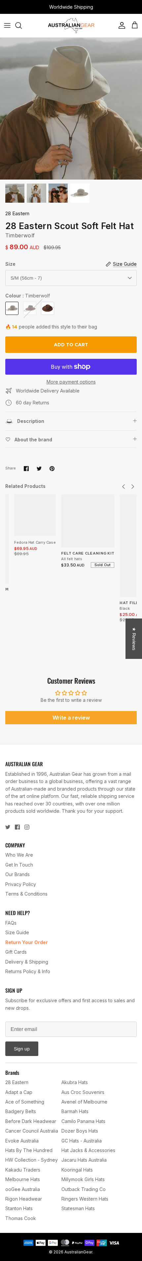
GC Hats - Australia (81, 1140)
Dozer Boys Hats (79, 1131)
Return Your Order (26, 942)
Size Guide (17, 932)
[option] (71, 109)
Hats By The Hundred (29, 1150)
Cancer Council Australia (31, 1131)
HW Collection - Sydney (31, 1160)
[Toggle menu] (7, 25)
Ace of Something (24, 1102)
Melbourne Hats (22, 1179)
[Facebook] (17, 827)
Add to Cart (71, 344)
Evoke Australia (22, 1140)
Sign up (22, 1048)
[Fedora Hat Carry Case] (35, 515)
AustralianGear (78, 1251)
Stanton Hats (19, 1208)
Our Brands (17, 874)
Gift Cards (16, 952)
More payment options (71, 382)
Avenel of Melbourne (84, 1102)
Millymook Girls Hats (83, 1179)
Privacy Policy (20, 884)
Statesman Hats (78, 1208)
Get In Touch (19, 865)
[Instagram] (26, 827)
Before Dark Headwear (30, 1121)
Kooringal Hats (77, 1170)
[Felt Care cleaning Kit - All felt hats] (88, 521)
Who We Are (19, 855)
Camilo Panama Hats (83, 1121)
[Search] (22, 25)
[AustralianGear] (71, 25)
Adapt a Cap (18, 1092)
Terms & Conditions (26, 894)
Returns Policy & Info (27, 971)
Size (10, 264)
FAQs (11, 923)
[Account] (120, 25)
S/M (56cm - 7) (26, 278)
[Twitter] (7, 827)
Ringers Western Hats (84, 1199)
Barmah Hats (75, 1111)
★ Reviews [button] (134, 638)
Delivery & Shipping (26, 962)
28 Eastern (17, 213)
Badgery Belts (20, 1111)
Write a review (71, 717)
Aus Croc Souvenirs (82, 1092)
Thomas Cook (20, 1218)
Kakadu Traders (22, 1170)
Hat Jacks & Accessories (88, 1150)
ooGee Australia (22, 1189)
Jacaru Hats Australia (84, 1160)
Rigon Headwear (23, 1199)
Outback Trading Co (83, 1189)
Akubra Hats (74, 1082)
